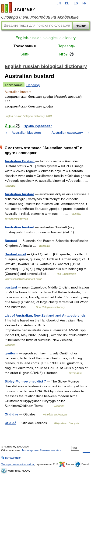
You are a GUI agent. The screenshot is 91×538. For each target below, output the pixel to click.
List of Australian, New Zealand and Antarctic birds (45, 315)
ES (76, 3)
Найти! (81, 26)
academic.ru (18, 7)
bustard (11, 287)
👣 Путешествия (11, 457)
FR (84, 3)
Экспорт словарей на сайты (17, 464)
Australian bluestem (26, 132)
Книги (24, 54)
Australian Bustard (20, 161)
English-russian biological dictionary (46, 38)
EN (58, 3)
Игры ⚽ (66, 54)
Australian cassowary (67, 132)
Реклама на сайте (50, 450)
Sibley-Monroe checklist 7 (25, 381)
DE (67, 3)
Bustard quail (15, 254)
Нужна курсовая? (38, 126)
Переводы (66, 46)
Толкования (25, 46)
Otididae (11, 414)
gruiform (11, 353)
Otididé (10, 423)
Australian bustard (19, 194)
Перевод (33, 85)
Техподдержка (30, 450)
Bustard (11, 241)
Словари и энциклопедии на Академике (40, 17)
